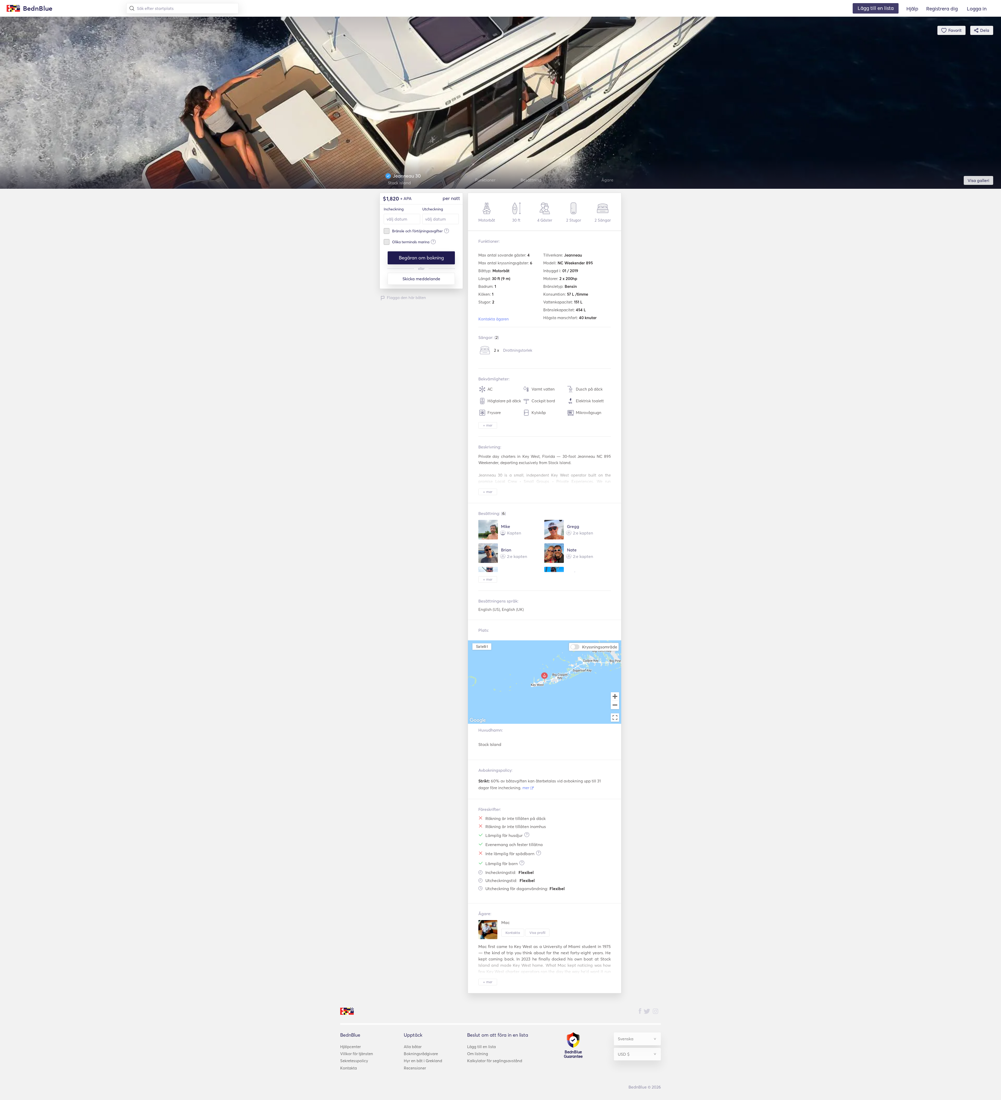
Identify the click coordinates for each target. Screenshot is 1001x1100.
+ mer (487, 425)
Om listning (477, 1053)
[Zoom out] (615, 705)
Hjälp (912, 8)
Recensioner (415, 1068)
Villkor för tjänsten (356, 1053)
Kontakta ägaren (493, 319)
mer (526, 787)
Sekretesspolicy (354, 1060)
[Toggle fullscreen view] (615, 717)
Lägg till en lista (481, 1046)
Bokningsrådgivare (421, 1053)
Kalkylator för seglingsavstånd (494, 1060)
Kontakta (512, 933)
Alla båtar (413, 1046)
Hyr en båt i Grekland (423, 1060)
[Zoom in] (615, 696)
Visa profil (537, 933)
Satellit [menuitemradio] (482, 646)
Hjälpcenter (350, 1046)
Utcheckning (432, 209)
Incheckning (394, 209)
